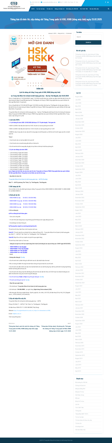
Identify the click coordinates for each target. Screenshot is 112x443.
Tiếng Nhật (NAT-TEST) (81, 414)
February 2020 (79, 342)
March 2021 (78, 301)
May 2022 (78, 257)
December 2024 (79, 159)
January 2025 (79, 156)
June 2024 (78, 178)
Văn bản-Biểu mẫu (94, 9)
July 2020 (78, 327)
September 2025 (80, 131)
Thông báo (78, 410)
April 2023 (78, 223)
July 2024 (78, 175)
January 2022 (79, 270)
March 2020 (78, 339)
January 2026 (79, 118)
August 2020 (78, 323)
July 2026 (78, 99)
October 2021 (79, 279)
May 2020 (78, 333)
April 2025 (78, 147)
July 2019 (78, 361)
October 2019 (79, 352)
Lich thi (77, 404)
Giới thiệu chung (79, 395)
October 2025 (79, 128)
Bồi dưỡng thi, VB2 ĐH (72, 9)
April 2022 (78, 260)
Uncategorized (79, 426)
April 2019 (78, 371)
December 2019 (79, 346)
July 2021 (78, 289)
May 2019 (78, 368)
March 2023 (78, 226)
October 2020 (79, 317)
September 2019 (80, 355)
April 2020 (78, 336)
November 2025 (79, 125)
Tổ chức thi (50, 9)
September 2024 (80, 169)
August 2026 (78, 96)
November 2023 (79, 200)
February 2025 (79, 153)
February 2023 (79, 229)
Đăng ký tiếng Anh (80, 388)
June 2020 (78, 330)
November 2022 (79, 238)
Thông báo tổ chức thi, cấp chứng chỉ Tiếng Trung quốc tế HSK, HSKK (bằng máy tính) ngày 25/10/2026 (88, 56)
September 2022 (80, 245)
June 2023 (78, 216)
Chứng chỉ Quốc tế (59, 9)
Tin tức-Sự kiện (40, 9)
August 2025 (78, 134)
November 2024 (79, 163)
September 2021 (80, 282)
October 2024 (79, 166)
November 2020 (79, 314)
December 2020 (79, 311)
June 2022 (78, 254)
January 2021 (79, 308)
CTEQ (14, 3)
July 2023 (78, 213)
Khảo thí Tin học (79, 401)
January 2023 (79, 232)
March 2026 (78, 112)
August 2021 (78, 286)
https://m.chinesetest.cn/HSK (42, 310)
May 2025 (78, 144)
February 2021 (79, 305)
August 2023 (78, 210)
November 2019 (79, 349)
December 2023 (79, 197)
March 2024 (78, 188)
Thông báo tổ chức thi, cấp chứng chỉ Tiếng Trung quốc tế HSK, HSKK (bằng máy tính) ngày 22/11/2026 (88, 76)
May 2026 (78, 106)
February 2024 (79, 191)
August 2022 (78, 248)
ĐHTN (32, 9)
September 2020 (80, 320)
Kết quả (77, 398)
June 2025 (78, 141)
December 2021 (79, 273)
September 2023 (80, 207)
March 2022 (78, 264)
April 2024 (78, 185)
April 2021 (78, 298)
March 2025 (78, 150)
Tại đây (23, 257)
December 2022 (79, 235)
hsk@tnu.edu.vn (16, 313)
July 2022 (78, 251)
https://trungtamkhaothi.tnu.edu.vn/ (23, 310)
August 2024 (78, 172)
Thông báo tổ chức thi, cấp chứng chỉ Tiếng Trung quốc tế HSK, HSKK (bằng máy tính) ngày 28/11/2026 (88, 63)
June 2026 (78, 103)
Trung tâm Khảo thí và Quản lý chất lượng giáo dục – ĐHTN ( (26, 179)
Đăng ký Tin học (79, 392)
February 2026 (79, 115)
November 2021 (79, 276)
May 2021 (78, 295)
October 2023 (79, 204)
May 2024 (78, 182)
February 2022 (79, 267)
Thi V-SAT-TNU (84, 9)
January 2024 (79, 194)
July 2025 (78, 137)
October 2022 (79, 241)
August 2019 (78, 358)
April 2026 (78, 109)
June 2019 (78, 364)
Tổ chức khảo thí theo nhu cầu (83, 420)
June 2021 (78, 292)
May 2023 (78, 219)
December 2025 (79, 122)
